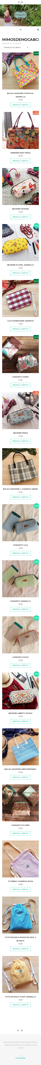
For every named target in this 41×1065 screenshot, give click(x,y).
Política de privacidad (12, 1045)
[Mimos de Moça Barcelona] (20, 15)
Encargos (21, 1048)
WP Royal (34, 1042)
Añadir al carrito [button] (21, 105)
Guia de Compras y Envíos (28, 1045)
